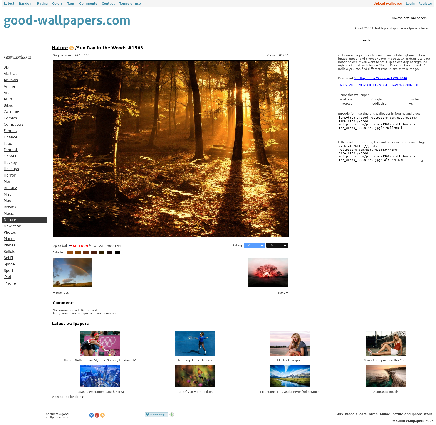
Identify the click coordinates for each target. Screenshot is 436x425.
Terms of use (130, 3)
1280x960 (363, 85)
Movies (10, 207)
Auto (8, 99)
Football (11, 150)
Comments (88, 3)
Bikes (8, 105)
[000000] (117, 252)
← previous (61, 292)
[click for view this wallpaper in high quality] (171, 236)
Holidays (11, 169)
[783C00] (78, 252)
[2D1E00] (101, 252)
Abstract (11, 74)
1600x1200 (346, 85)
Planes (9, 245)
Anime (9, 86)
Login (410, 3)
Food (8, 144)
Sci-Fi (8, 258)
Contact (108, 3)
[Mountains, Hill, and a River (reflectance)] (290, 386)
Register (425, 3)
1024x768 (396, 85)
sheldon (80, 245)
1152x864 (380, 85)
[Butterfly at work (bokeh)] (195, 386)
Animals (11, 80)
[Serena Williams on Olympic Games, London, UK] (100, 354)
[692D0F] (86, 252)
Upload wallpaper (387, 3)
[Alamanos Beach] (386, 386)
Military (10, 188)
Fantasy (10, 131)
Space (9, 264)
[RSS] (71, 47)
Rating (42, 3)
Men (7, 182)
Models (10, 201)
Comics (10, 118)
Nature (10, 220)
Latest (9, 3)
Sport (8, 271)
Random (25, 3)
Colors (57, 3)
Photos (10, 233)
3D (6, 67)
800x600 (411, 85)
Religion (11, 252)
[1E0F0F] (109, 252)
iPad (7, 277)
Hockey (10, 163)
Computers (14, 125)
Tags (71, 3)
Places (9, 239)
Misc (8, 194)
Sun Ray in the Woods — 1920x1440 (380, 78)
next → (283, 292)
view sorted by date (67, 396)
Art (6, 93)
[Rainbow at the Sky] (72, 286)
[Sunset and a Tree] (268, 286)
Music (9, 213)
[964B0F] (70, 252)
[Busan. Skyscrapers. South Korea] (100, 386)
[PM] (90, 246)
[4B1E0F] (94, 252)
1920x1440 (81, 55)
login (84, 313)
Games (10, 156)
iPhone (10, 283)
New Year (12, 226)
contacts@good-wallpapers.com (58, 415)
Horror (10, 175)
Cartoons (12, 112)
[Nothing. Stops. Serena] (195, 354)
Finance (10, 137)
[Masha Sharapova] (290, 354)
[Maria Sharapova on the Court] (386, 354)
